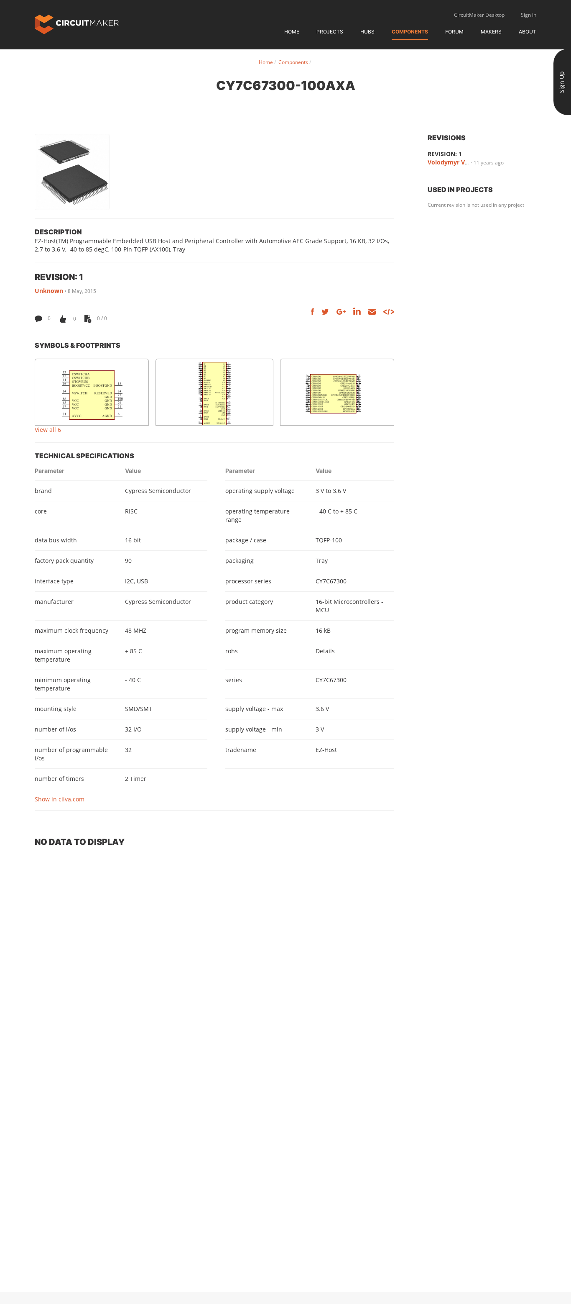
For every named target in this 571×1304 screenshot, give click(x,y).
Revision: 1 (445, 154)
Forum (454, 31)
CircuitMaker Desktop (479, 14)
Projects (329, 31)
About (527, 31)
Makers (491, 31)
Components (410, 31)
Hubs (367, 31)
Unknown (49, 291)
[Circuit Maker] (77, 24)
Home (291, 31)
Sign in (528, 14)
